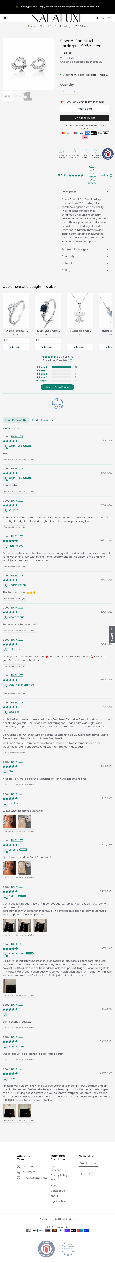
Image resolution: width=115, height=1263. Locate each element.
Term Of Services (55, 1168)
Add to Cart (16, 347)
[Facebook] (82, 1174)
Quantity (67, 85)
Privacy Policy (58, 1175)
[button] (84, 108)
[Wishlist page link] (103, 18)
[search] (97, 18)
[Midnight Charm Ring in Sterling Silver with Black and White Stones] (48, 310)
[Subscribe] (94, 1163)
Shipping (66, 62)
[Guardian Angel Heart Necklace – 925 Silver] (80, 310)
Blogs (53, 1185)
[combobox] (16, 340)
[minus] (63, 91)
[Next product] (111, 321)
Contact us (57, 1190)
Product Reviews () (45, 420)
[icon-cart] (109, 18)
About (54, 1196)
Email (83, 1163)
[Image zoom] (29, 64)
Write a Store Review (57, 387)
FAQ (53, 1180)
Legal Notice (58, 1201)
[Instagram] (89, 1174)
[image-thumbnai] (7, 96)
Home (32, 26)
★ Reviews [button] (112, 634)
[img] (57, 357)
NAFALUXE (17, 436)
